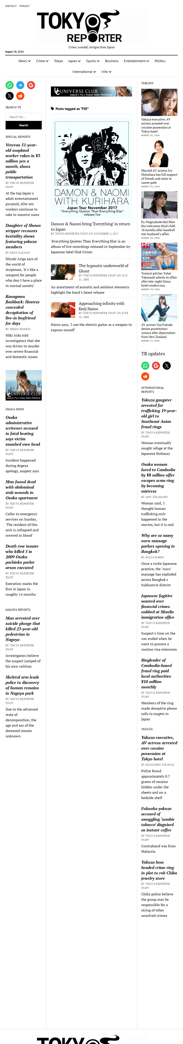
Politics (160, 61)
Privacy (24, 6)
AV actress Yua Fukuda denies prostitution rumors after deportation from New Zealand (158, 331)
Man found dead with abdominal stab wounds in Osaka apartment (22, 489)
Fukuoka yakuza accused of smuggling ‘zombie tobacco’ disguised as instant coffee (158, 819)
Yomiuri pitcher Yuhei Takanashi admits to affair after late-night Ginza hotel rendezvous (159, 279)
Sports (91, 61)
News (23, 61)
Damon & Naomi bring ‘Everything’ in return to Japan (90, 226)
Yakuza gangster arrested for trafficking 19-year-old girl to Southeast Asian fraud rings (159, 413)
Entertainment (135, 61)
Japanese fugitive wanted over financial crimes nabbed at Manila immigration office (157, 606)
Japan (72, 61)
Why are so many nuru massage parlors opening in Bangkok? (158, 543)
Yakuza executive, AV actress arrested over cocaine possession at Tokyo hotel (156, 125)
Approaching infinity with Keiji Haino (102, 306)
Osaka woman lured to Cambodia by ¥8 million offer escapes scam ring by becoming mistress (158, 478)
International (82, 71)
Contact (11, 6)
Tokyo (58, 61)
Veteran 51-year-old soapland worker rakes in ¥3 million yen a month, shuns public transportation (23, 161)
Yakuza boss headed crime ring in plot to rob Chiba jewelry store (159, 870)
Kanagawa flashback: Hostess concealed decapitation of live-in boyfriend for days (23, 310)
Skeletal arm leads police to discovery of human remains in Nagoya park (22, 685)
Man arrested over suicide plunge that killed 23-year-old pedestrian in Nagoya (23, 628)
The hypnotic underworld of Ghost (103, 268)
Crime (40, 61)
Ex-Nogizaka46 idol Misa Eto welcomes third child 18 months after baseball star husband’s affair (158, 228)
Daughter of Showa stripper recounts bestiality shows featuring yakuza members (23, 236)
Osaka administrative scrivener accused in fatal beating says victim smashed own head (23, 431)
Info (105, 71)
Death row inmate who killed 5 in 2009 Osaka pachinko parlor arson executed (22, 556)
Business (112, 61)
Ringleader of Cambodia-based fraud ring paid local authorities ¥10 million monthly (156, 673)
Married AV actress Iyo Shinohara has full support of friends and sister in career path (159, 177)
